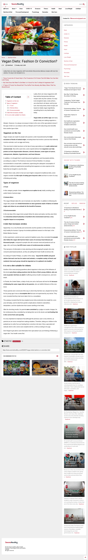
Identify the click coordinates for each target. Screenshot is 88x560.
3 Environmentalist (14, 110)
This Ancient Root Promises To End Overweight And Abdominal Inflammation (44, 370)
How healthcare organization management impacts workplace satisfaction (74, 317)
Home (7, 8)
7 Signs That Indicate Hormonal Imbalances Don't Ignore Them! (74, 290)
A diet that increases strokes (15, 112)
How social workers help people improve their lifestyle (73, 377)
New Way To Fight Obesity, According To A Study (74, 492)
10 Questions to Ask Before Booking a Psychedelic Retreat (76, 167)
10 (67, 516)
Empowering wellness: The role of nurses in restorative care (76, 193)
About (13, 8)
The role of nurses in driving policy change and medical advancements (76, 184)
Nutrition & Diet (7, 12)
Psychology (35, 12)
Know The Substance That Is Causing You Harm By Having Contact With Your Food (14, 370)
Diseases (37, 8)
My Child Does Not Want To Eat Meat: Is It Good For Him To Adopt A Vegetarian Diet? (28, 82)
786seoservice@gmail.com (78, 18)
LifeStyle (78, 8)
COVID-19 (29, 8)
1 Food (11, 105)
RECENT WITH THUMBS (72, 160)
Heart (60, 8)
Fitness (46, 8)
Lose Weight (68, 8)
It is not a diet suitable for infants (16, 115)
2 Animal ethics (13, 108)
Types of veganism (12, 103)
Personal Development (22, 12)
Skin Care (54, 12)
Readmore (71, 275)
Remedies (45, 12)
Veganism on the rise (13, 101)
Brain (21, 8)
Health (53, 8)
